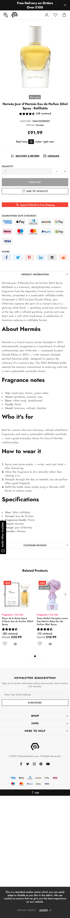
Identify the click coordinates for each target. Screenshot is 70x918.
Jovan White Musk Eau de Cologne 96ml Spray (18, 620)
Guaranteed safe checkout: (19, 215)
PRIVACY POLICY (26, 910)
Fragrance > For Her (16, 614)
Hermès (40, 125)
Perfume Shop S (14, 14)
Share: (6, 251)
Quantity (7, 166)
